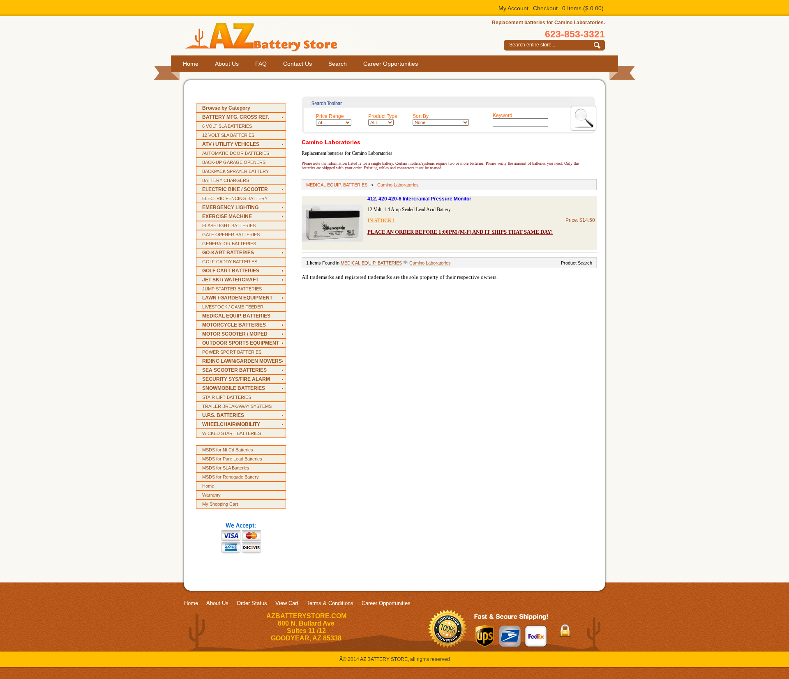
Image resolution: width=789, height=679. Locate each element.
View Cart (286, 603)
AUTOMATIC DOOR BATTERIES (235, 153)
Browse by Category (226, 108)
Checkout (545, 8)
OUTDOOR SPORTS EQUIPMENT (240, 343)
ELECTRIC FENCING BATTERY (235, 198)
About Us (227, 63)
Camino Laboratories (398, 184)
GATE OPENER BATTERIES (231, 234)
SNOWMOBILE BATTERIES (233, 388)
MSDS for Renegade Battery (230, 476)
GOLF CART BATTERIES (230, 271)
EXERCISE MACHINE (227, 216)
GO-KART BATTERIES (228, 252)
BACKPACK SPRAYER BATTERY (235, 171)
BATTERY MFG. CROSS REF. (235, 117)
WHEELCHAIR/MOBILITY (231, 424)
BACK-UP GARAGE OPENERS (233, 162)
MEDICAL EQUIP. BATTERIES (236, 316)
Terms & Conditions (330, 603)
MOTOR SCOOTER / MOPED (235, 334)
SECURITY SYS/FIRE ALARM (236, 379)
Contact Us (297, 63)
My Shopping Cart (220, 504)
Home (190, 63)
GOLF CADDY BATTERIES (229, 261)
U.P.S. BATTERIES (223, 415)
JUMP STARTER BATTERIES (232, 288)
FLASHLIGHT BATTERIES (229, 225)
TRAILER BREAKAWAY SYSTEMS (237, 406)
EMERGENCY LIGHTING (230, 207)
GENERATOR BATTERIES (229, 243)
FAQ (261, 63)
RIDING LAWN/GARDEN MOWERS (242, 361)
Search (337, 63)
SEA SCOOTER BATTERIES (234, 370)
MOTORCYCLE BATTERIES (234, 325)
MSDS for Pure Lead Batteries (232, 458)
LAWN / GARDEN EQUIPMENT (237, 298)
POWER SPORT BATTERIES (231, 352)
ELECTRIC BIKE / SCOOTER (235, 189)
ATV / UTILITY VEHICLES (230, 144)
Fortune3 (408, 594)
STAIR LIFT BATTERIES (226, 397)
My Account (513, 8)
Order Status (252, 603)
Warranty (211, 495)
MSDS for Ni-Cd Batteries (227, 449)
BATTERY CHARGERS (225, 180)
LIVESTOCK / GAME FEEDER (232, 306)
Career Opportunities (390, 63)
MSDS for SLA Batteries (225, 467)
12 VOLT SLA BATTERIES (228, 135)
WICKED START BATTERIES (231, 433)
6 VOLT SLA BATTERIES (227, 126)
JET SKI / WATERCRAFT (230, 280)
